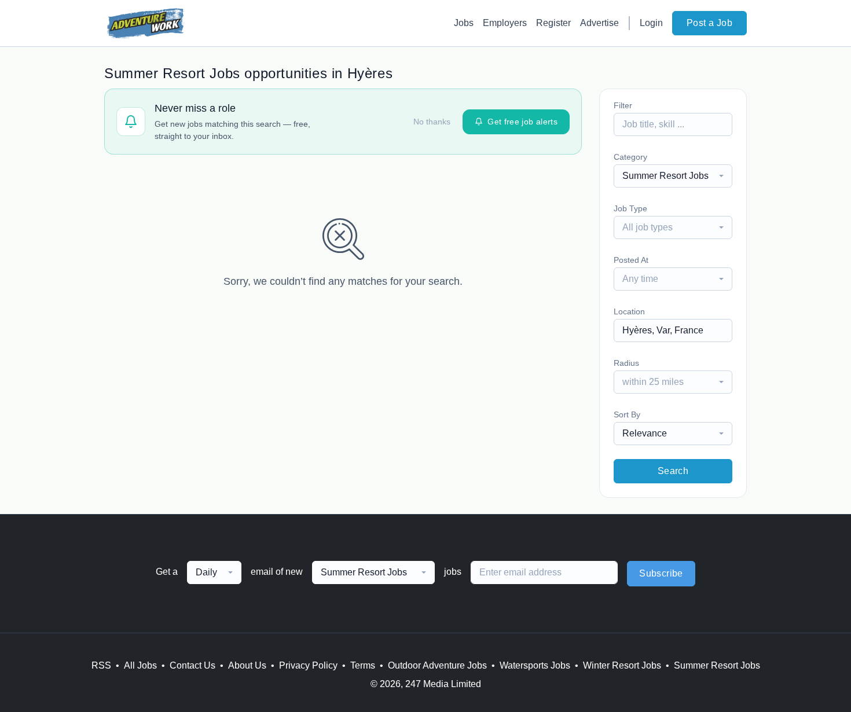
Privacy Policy (308, 665)
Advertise (599, 23)
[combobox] (673, 176)
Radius (626, 363)
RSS (101, 665)
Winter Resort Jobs (622, 665)
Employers (505, 23)
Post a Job (709, 23)
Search (673, 471)
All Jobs (140, 665)
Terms (362, 665)
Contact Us (192, 665)
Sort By (627, 414)
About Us (247, 665)
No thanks (431, 121)
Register (553, 23)
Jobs (464, 23)
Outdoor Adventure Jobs (437, 665)
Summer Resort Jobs (717, 665)
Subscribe (661, 573)
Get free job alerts (522, 121)
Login (651, 23)
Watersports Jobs (535, 665)
